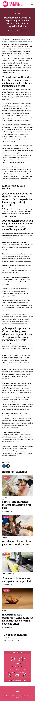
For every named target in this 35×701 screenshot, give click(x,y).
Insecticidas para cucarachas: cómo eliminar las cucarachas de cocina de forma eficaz (17, 619)
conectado (21, 638)
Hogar (17, 13)
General (11, 574)
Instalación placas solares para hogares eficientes (17, 543)
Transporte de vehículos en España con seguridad (16, 580)
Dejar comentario (22, 31)
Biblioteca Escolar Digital (10, 696)
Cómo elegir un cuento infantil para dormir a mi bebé (16, 504)
